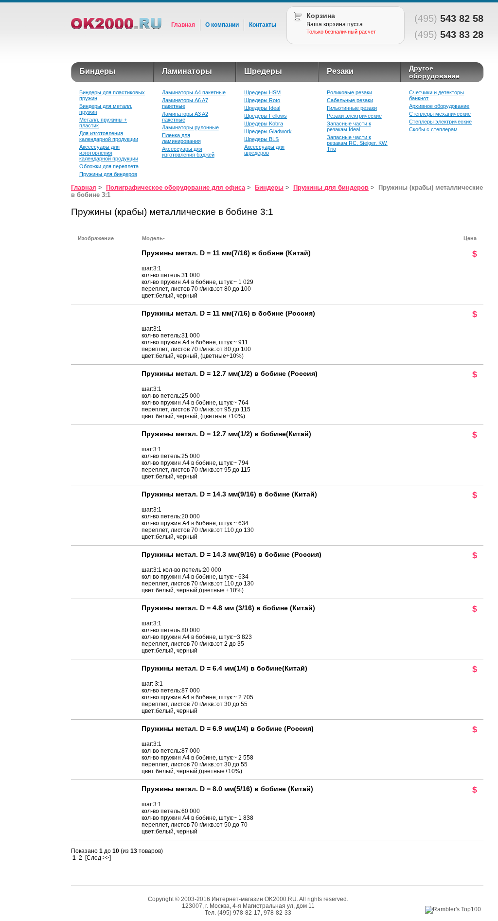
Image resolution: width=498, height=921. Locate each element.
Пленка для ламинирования (181, 138)
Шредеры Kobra (263, 123)
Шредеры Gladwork (268, 131)
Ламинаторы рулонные (190, 127)
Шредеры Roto (262, 100)
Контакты (262, 24)
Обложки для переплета (109, 166)
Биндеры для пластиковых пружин (112, 95)
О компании (222, 24)
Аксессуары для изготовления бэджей (188, 152)
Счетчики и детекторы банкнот (436, 95)
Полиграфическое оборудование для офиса (175, 187)
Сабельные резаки (350, 100)
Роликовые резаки (349, 92)
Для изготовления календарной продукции (108, 136)
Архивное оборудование (439, 106)
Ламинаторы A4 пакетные (194, 92)
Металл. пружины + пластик (103, 122)
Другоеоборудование (434, 72)
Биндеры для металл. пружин (105, 109)
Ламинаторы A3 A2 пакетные (185, 117)
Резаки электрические (354, 116)
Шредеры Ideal (262, 108)
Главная (183, 24)
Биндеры (97, 71)
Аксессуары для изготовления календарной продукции (108, 152)
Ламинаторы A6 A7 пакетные (185, 103)
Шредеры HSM (262, 92)
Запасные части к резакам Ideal (349, 126)
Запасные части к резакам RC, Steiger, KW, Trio (357, 143)
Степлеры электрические (440, 121)
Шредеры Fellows (265, 116)
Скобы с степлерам (433, 129)
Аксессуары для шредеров (264, 150)
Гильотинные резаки (352, 108)
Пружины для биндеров (108, 174)
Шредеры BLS (261, 139)
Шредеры (263, 71)
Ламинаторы (187, 71)
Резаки (340, 71)
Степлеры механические (440, 114)
